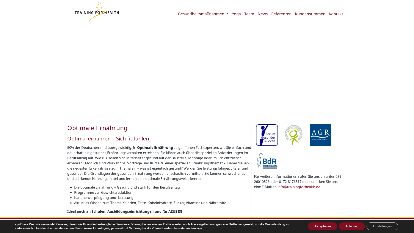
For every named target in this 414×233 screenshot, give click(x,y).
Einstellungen (382, 226)
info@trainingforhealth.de (299, 186)
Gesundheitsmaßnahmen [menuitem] (201, 13)
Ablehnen (351, 226)
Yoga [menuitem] (236, 13)
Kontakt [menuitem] (336, 13)
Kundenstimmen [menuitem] (310, 13)
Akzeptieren (322, 226)
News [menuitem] (263, 13)
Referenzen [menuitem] (281, 13)
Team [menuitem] (249, 13)
